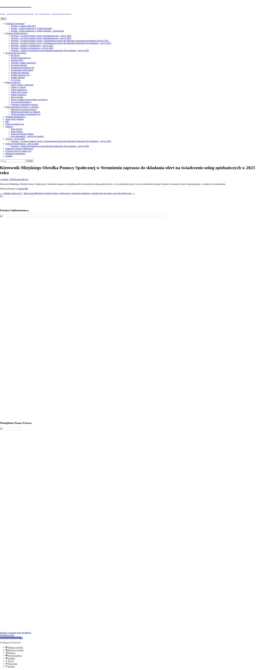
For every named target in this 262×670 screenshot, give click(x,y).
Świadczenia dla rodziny (16, 53)
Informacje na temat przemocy (24, 109)
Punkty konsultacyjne (14, 124)
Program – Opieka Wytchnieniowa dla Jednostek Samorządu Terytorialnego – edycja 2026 (50, 146)
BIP (7, 121)
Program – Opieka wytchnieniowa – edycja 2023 (32, 45)
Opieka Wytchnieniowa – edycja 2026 (21, 144)
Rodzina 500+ (17, 60)
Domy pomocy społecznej (22, 85)
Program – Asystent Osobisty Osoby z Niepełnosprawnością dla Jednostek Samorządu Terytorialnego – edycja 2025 (61, 43)
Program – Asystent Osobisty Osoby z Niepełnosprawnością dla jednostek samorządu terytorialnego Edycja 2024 (59, 41)
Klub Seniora (16, 129)
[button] (11, 638)
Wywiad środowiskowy (21, 102)
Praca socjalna (17, 97)
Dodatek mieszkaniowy (15, 117)
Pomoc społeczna (12, 82)
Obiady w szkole (18, 87)
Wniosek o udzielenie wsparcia (24, 104)
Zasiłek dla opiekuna (20, 72)
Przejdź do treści (7, 635)
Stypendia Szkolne (19, 65)
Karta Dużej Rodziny (14, 119)
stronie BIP (23, 189)
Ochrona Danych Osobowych (18, 151)
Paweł (25, 179)
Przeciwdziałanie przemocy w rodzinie (22, 107)
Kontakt (8, 156)
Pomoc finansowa (18, 94)
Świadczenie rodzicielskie (22, 70)
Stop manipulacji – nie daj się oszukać (27, 136)
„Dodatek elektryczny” (11, 193)
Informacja (18, 179)
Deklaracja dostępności (15, 153)
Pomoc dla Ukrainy (19, 92)
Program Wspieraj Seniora (22, 134)
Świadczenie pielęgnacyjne (22, 68)
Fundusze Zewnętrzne (15, 23)
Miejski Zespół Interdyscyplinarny (25, 112)
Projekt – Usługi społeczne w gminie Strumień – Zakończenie (37, 31)
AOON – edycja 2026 (15, 139)
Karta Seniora (17, 131)
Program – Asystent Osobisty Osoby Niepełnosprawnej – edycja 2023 (41, 38)
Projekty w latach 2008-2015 (23, 26)
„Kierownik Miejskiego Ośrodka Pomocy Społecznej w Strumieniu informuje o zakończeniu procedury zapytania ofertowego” (79, 193)
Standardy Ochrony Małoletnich (19, 148)
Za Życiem (15, 80)
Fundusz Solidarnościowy (16, 33)
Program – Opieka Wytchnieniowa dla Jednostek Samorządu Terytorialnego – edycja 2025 (50, 50)
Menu (3, 19)
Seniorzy (9, 126)
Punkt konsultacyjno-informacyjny (26, 114)
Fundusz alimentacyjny (21, 58)
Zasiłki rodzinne (18, 77)
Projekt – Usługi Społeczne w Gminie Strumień (31, 28)
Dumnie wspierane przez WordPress (15, 633)
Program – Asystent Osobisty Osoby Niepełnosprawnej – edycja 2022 (41, 36)
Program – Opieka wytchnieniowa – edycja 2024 (32, 48)
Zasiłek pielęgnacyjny (20, 75)
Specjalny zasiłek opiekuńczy (23, 63)
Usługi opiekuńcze (19, 90)
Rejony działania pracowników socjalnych (29, 99)
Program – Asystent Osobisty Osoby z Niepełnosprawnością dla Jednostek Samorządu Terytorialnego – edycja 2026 (61, 141)
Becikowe (15, 55)
